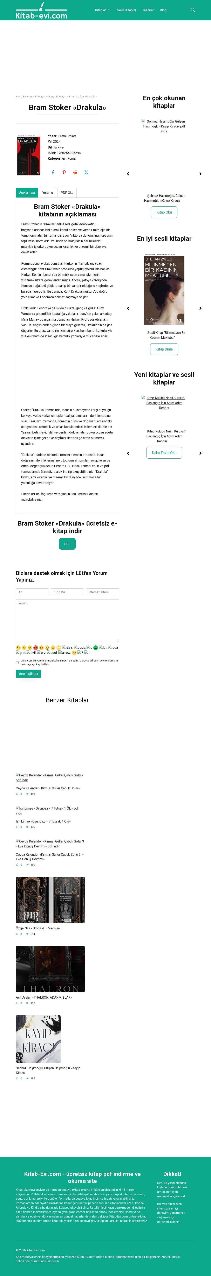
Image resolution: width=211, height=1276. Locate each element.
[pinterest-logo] (64, 172)
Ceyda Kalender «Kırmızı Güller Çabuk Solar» (48, 788)
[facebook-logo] (53, 172)
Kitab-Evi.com (24, 96)
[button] (128, 174)
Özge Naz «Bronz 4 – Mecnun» (38, 928)
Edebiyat (40, 96)
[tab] (27, 192)
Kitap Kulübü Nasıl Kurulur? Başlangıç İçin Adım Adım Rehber (166, 436)
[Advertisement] (105, 60)
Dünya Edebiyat (57, 96)
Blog (163, 10)
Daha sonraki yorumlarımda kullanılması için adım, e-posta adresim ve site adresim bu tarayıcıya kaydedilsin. (69, 662)
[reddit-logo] (76, 172)
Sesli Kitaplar (126, 10)
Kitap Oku (164, 212)
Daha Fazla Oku (164, 453)
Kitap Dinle (164, 349)
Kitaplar (100, 10)
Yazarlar (148, 10)
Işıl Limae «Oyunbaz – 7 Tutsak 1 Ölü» (43, 821)
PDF (67, 544)
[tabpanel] (67, 352)
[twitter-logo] (87, 172)
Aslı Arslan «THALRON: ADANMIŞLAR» (44, 997)
